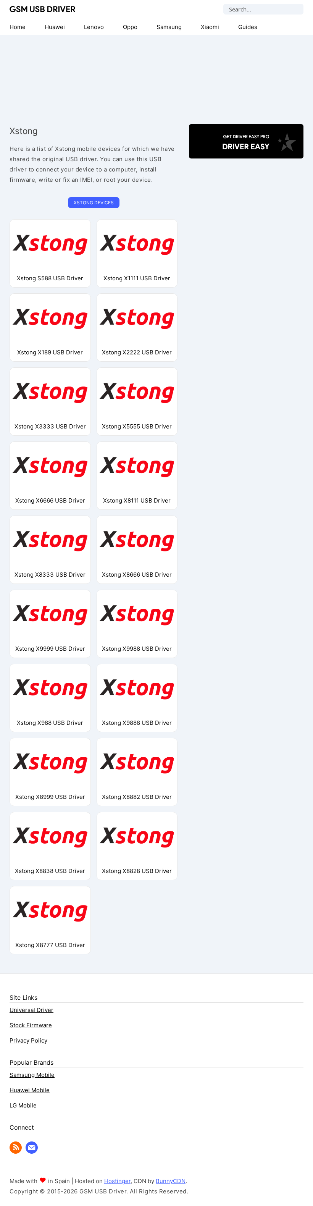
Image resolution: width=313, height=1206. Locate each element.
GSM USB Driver (43, 9)
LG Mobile (23, 1105)
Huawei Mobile (30, 1090)
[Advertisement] (156, 73)
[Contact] (32, 1151)
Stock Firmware (31, 1025)
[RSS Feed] (16, 1151)
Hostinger (117, 1181)
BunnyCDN (171, 1181)
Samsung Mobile (32, 1074)
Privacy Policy (28, 1040)
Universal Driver (31, 1010)
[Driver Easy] (246, 151)
